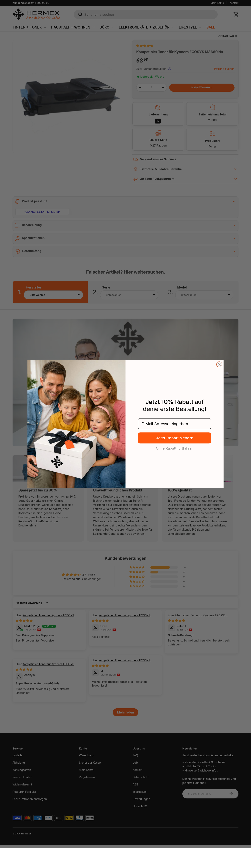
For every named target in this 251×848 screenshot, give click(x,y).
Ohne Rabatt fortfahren (174, 448)
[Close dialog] (219, 364)
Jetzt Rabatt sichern (174, 438)
